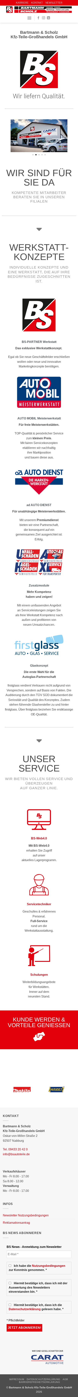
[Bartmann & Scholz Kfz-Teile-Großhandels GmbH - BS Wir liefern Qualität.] (39, 9)
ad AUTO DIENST (39, 505)
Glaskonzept (39, 665)
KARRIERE (22, 2)
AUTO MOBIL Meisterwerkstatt (39, 418)
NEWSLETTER (53, 2)
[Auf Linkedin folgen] (48, 18)
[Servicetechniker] (39, 884)
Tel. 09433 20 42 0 (15, 1149)
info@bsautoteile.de (16, 1154)
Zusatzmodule (39, 585)
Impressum (16, 1379)
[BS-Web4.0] (39, 818)
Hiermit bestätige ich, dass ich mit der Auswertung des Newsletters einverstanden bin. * (38, 1287)
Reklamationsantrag (16, 1222)
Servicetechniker (39, 904)
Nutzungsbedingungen (48, 1265)
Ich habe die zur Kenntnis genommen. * (37, 1268)
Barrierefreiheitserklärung (39, 1382)
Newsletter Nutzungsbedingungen (26, 1215)
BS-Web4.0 (39, 838)
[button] (29, 18)
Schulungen (39, 974)
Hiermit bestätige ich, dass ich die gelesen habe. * (36, 1307)
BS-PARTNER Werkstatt (39, 341)
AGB (65, 1379)
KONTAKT (37, 2)
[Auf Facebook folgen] (38, 18)
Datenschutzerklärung (25, 1309)
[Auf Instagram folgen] (43, 18)
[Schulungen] (39, 955)
